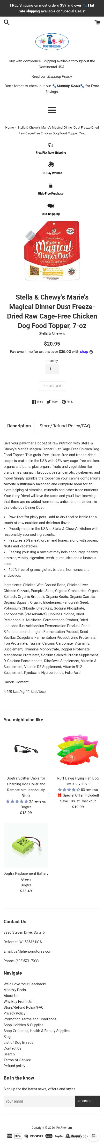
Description (19, 426)
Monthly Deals (15, 990)
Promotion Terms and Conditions (30, 1019)
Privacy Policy (14, 1013)
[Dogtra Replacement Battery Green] (26, 845)
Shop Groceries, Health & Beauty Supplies (37, 1031)
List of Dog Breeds (18, 1042)
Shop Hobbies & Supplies (24, 1025)
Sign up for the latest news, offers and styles (39, 1089)
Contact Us (13, 1048)
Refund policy (14, 1066)
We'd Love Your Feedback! (25, 984)
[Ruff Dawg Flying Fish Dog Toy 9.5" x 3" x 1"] (78, 750)
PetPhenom (64, 1127)
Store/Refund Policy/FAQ (64, 426)
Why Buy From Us (18, 1001)
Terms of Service (17, 1060)
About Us (11, 996)
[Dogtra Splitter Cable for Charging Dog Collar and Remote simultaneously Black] (26, 750)
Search (9, 1054)
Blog (7, 1036)
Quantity (52, 361)
